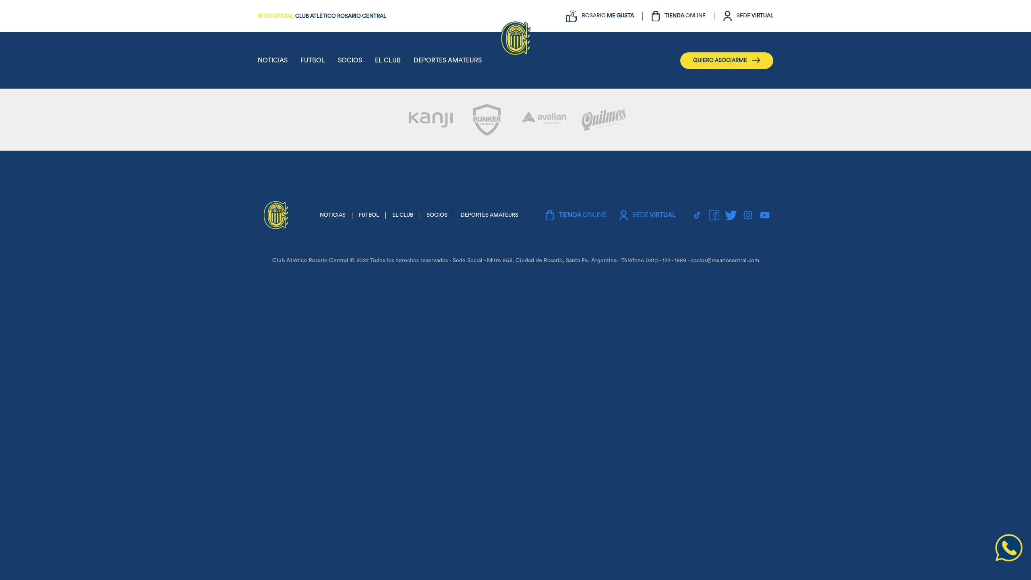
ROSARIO (608, 16)
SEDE (755, 16)
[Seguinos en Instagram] (748, 215)
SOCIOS (350, 60)
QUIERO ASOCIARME (720, 60)
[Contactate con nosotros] (1009, 560)
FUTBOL (312, 60)
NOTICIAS (273, 60)
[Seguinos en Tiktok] (697, 215)
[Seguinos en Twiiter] (731, 215)
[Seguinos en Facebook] (714, 215)
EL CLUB (388, 60)
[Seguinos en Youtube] (765, 215)
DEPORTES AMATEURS (448, 60)
